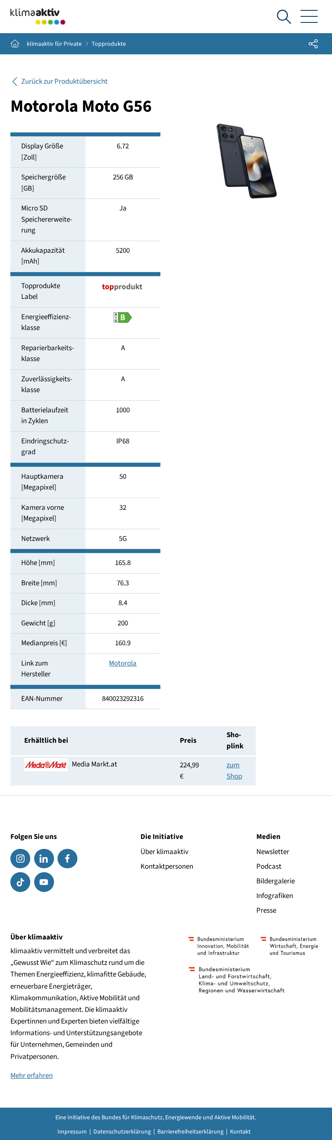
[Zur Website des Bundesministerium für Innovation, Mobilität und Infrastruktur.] (219, 946)
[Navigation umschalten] (309, 17)
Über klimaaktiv (164, 852)
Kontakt (240, 1132)
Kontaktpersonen (166, 866)
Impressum (72, 1132)
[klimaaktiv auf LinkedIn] (44, 859)
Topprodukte (109, 44)
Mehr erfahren (31, 1076)
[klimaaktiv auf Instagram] (20, 859)
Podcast (268, 866)
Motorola (123, 663)
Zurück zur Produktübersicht (64, 81)
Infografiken (274, 896)
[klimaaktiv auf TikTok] (20, 882)
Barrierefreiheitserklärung (190, 1132)
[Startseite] (38, 16)
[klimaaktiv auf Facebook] (67, 859)
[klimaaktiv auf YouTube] (44, 882)
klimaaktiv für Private (54, 44)
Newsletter (272, 852)
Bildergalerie (275, 881)
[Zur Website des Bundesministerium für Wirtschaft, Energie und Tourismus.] (289, 946)
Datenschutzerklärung (122, 1132)
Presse (266, 910)
